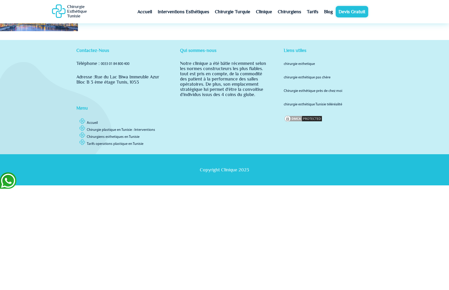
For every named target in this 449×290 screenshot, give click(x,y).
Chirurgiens (289, 11)
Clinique (264, 11)
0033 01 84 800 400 (115, 64)
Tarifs (312, 11)
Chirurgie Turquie (232, 11)
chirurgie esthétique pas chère (307, 77)
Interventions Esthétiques (183, 11)
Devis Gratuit (352, 11)
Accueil (144, 11)
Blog (328, 11)
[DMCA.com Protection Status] (303, 122)
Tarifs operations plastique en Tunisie (115, 144)
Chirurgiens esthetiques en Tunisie (113, 137)
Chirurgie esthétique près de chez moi (313, 91)
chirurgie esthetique (299, 64)
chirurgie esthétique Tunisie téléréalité (313, 104)
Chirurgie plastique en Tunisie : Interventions (121, 130)
